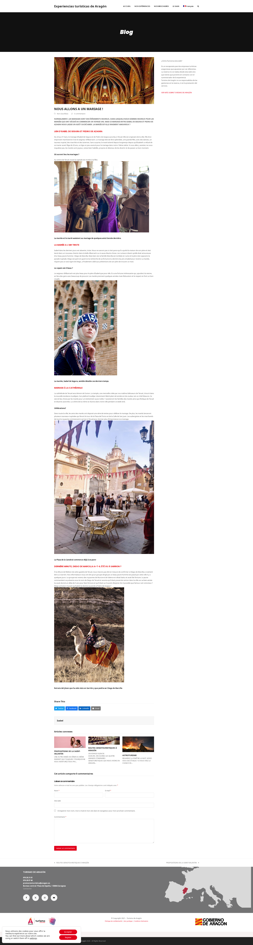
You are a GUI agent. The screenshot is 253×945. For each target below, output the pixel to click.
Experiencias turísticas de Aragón (80, 6)
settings (33, 938)
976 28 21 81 (28, 877)
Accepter (68, 932)
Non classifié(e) (62, 114)
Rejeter (68, 937)
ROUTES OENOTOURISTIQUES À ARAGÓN (71, 862)
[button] (198, 6)
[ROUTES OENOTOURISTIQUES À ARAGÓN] (104, 740)
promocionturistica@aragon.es (36, 883)
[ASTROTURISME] (138, 744)
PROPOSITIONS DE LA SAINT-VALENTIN (181, 862)
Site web (57, 801)
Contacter (27, 888)
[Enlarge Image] (104, 80)
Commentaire (60, 817)
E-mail (108, 790)
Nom (56, 790)
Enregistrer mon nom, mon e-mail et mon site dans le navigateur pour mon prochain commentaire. (96, 811)
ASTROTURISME (129, 755)
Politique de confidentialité (113, 921)
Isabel (60, 720)
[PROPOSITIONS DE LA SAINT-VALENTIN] (70, 742)
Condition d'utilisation (141, 921)
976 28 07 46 (28, 880)
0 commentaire (79, 114)
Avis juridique (128, 921)
